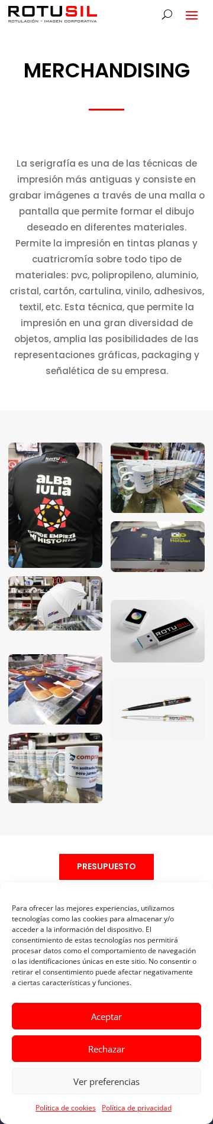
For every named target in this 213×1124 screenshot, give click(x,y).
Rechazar (106, 1049)
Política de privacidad (137, 1108)
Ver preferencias (106, 1081)
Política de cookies (66, 1108)
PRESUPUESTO (106, 866)
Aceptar (106, 1016)
